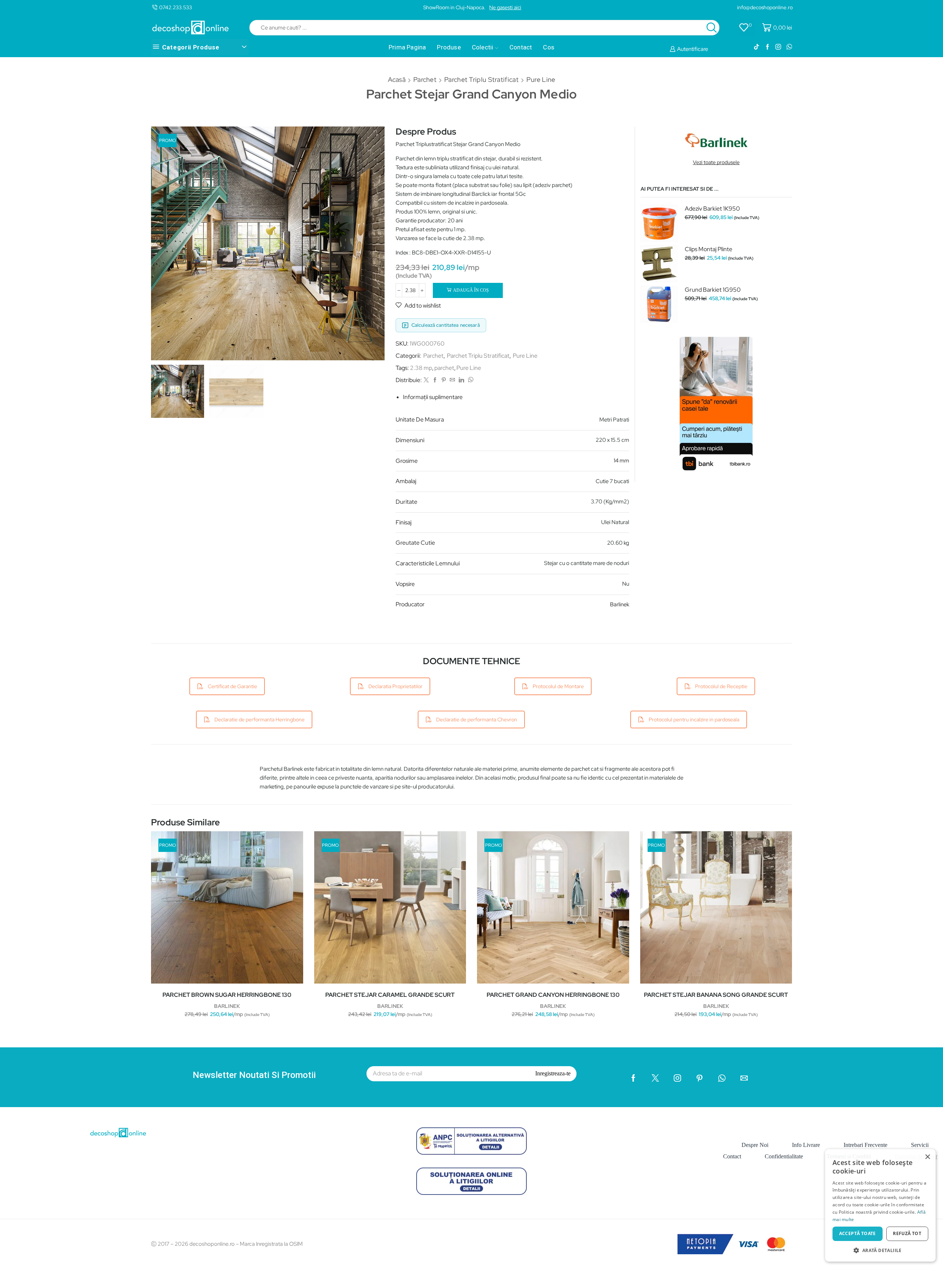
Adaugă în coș (471, 290)
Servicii (920, 1145)
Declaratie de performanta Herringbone (259, 719)
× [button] (927, 1157)
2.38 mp (421, 368)
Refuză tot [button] (907, 1233)
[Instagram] (778, 47)
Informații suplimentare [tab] (433, 397)
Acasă (397, 79)
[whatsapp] (469, 380)
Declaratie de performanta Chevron (476, 719)
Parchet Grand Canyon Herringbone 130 (553, 995)
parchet (444, 368)
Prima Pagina (407, 47)
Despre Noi (755, 1145)
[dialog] (880, 1205)
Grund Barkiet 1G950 (713, 290)
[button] (880, 1250)
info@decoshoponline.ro (765, 7)
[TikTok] (756, 47)
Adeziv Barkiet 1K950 (712, 208)
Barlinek (619, 604)
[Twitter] (426, 380)
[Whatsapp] (789, 47)
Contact (520, 47)
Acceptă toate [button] (857, 1233)
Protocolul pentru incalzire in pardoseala (694, 719)
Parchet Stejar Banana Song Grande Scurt (716, 995)
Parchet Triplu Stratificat (481, 79)
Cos (548, 47)
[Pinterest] (443, 380)
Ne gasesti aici (505, 7)
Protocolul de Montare (558, 686)
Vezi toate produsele (716, 162)
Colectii (483, 47)
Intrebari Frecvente (865, 1145)
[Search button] (711, 27)
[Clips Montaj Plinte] (659, 263)
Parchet (425, 79)
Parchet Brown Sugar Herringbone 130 (226, 995)
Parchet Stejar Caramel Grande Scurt (390, 995)
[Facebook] (767, 47)
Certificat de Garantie (232, 686)
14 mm (621, 460)
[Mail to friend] (452, 380)
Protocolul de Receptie (721, 686)
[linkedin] (461, 380)
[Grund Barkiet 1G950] (659, 304)
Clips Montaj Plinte (708, 249)
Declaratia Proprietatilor (395, 686)
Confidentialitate (784, 1156)
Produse (448, 47)
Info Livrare (806, 1145)
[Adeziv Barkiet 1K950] (659, 223)
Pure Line (540, 79)
